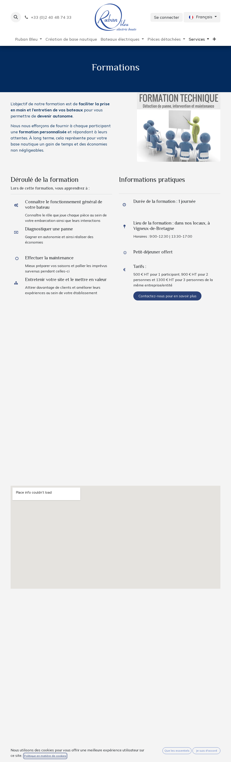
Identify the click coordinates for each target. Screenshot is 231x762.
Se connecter (166, 17)
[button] (16, 17)
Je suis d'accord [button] (206, 750)
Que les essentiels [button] (176, 750)
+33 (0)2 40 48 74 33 (51, 17)
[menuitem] (28, 39)
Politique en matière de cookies (45, 755)
